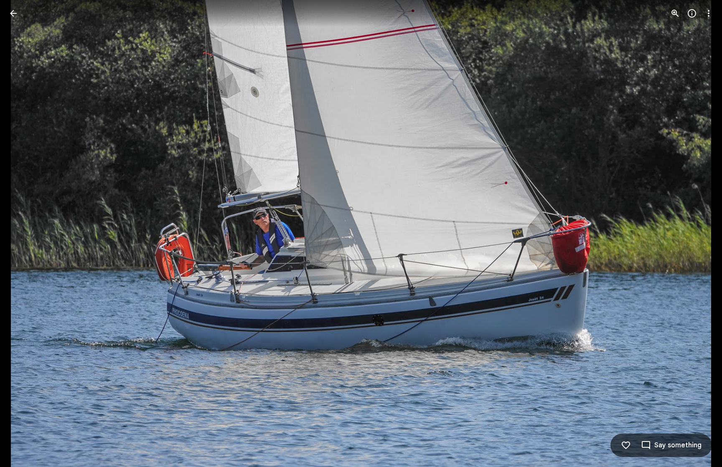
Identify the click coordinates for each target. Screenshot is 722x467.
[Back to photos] (13, 13)
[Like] (626, 445)
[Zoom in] (675, 13)
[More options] (708, 13)
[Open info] (692, 13)
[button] (23, 233)
